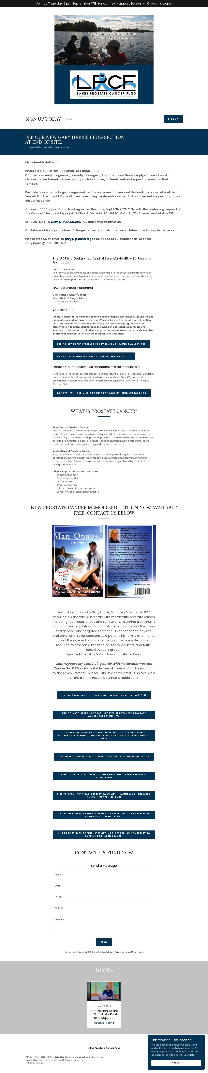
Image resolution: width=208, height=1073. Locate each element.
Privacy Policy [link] (114, 952)
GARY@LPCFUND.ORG (66, 222)
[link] (104, 84)
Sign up (173, 119)
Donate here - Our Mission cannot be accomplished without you (101, 393)
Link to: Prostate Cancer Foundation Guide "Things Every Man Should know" (104, 776)
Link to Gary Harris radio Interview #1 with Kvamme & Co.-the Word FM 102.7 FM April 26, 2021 (104, 795)
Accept (176, 1063)
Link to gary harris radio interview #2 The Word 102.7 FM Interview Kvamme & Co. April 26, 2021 (104, 815)
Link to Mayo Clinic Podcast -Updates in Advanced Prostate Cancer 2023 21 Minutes (104, 715)
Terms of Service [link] (131, 952)
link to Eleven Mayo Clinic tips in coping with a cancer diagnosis (104, 756)
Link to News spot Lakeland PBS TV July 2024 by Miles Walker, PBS (101, 344)
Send (104, 942)
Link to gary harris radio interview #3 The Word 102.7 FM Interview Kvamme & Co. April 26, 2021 (104, 834)
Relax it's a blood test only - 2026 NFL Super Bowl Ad (93, 356)
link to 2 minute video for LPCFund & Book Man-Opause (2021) (104, 695)
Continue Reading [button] (104, 1022)
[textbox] (112, 119)
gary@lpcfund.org (78, 239)
